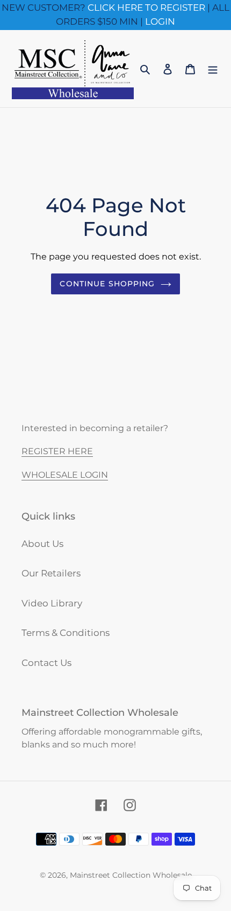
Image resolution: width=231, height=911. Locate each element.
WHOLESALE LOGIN (64, 475)
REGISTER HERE (57, 451)
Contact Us (46, 662)
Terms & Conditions (65, 632)
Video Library (51, 603)
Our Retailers (51, 573)
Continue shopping (107, 283)
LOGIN (160, 21)
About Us (42, 543)
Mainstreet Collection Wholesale (131, 875)
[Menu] (212, 68)
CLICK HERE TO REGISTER (146, 7)
